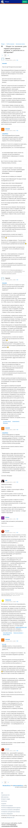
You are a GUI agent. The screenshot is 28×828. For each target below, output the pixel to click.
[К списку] (4, 47)
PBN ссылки (5, 423)
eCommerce (4, 801)
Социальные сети (5, 795)
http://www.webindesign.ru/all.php (9, 273)
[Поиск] (20, 2)
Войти (24, 2)
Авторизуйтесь (6, 785)
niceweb (7, 129)
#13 (17, 279)
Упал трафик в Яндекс (7, 632)
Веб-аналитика (4, 797)
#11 (17, 60)
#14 (17, 429)
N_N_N (7, 531)
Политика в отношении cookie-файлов (10, 809)
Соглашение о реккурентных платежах (10, 811)
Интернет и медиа (5, 799)
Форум (3, 44)
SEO (2, 793)
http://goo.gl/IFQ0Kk (6, 594)
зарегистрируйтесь (18, 785)
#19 (17, 641)
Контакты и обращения (7, 813)
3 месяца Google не (16, 421)
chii (6, 480)
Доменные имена (20, 44)
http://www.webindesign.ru (16, 269)
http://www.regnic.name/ (7, 595)
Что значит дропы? (7, 421)
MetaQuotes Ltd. (10, 817)
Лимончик (8, 600)
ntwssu (7, 517)
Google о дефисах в (7, 634)
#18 (17, 601)
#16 (17, 519)
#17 (17, 532)
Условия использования (7, 805)
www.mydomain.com (21, 627)
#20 (17, 750)
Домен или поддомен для (18, 632)
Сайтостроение (10, 44)
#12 (17, 130)
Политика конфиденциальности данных (10, 807)
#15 (17, 482)
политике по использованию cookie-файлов (9, 825)
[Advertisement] (14, 8)
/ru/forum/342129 (17, 271)
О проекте (3, 803)
